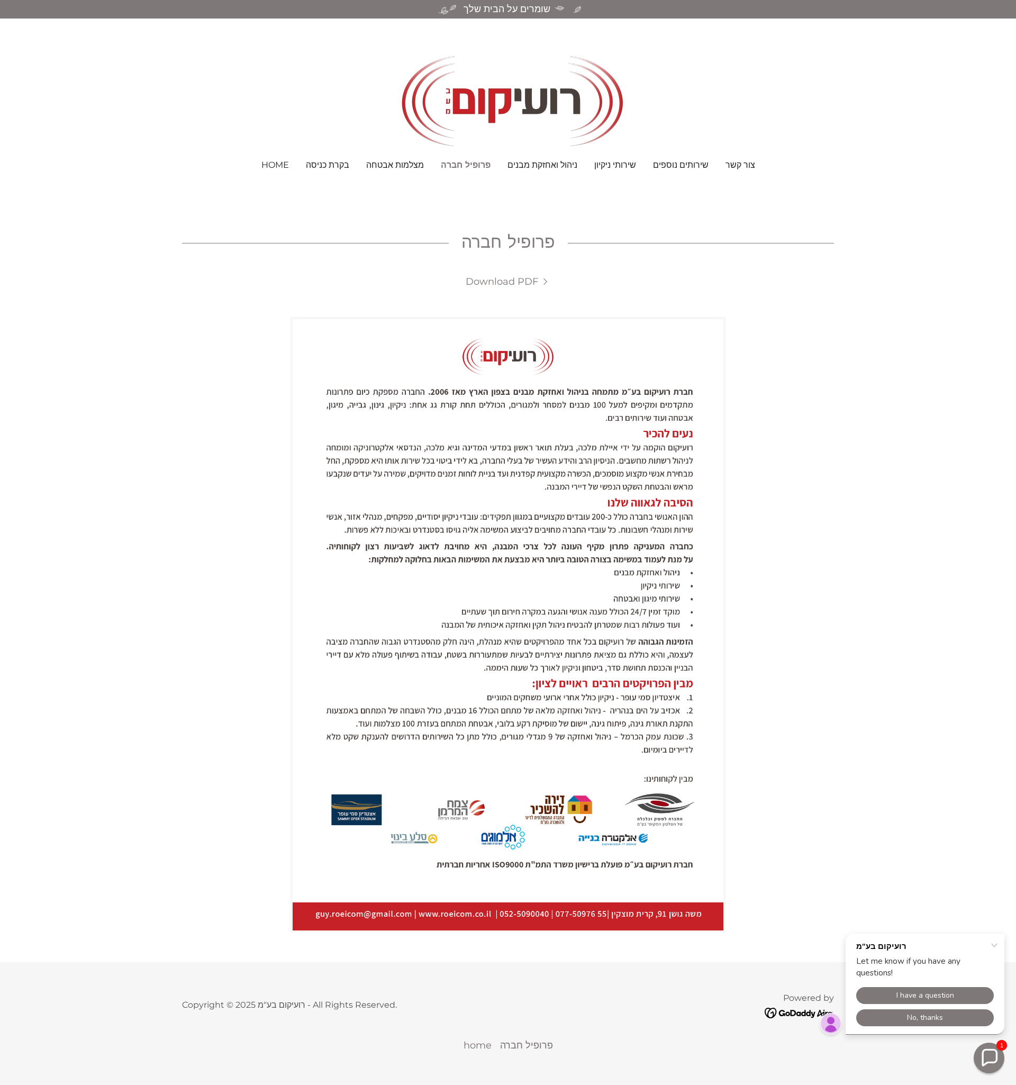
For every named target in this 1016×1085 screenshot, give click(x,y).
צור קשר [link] (740, 165)
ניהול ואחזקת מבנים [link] (542, 165)
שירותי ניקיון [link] (615, 165)
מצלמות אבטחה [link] (395, 165)
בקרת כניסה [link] (327, 165)
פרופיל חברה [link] (466, 165)
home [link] (275, 165)
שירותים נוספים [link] (681, 165)
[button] (989, 1058)
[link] (508, 96)
